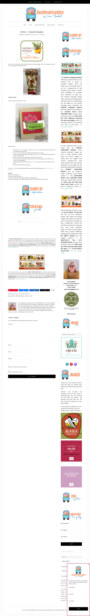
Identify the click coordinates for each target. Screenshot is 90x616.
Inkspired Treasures (45, 14)
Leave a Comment (40, 34)
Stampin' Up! (28, 296)
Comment (10, 324)
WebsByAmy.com (64, 610)
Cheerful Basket (20, 296)
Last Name (64, 536)
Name (10, 345)
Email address (65, 523)
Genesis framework (48, 610)
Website (10, 358)
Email (9, 351)
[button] (66, 23)
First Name (64, 530)
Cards (16, 294)
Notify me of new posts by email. (15, 372)
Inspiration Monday (24, 294)
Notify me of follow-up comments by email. (17, 367)
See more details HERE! (12, 247)
